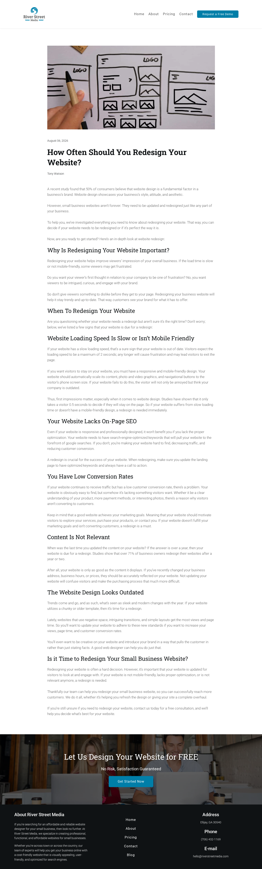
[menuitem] (139, 14)
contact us (142, 708)
